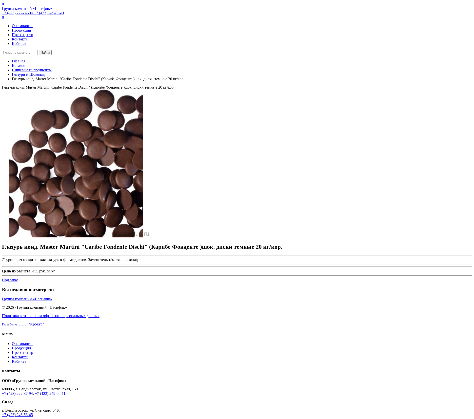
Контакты (20, 39)
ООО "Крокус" (23, 324)
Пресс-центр (22, 35)
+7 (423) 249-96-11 (49, 13)
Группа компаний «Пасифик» (27, 8)
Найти (45, 52)
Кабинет (19, 43)
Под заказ (10, 280)
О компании (22, 26)
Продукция (21, 30)
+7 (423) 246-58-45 (17, 415)
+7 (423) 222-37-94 (18, 13)
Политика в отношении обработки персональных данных (50, 316)
